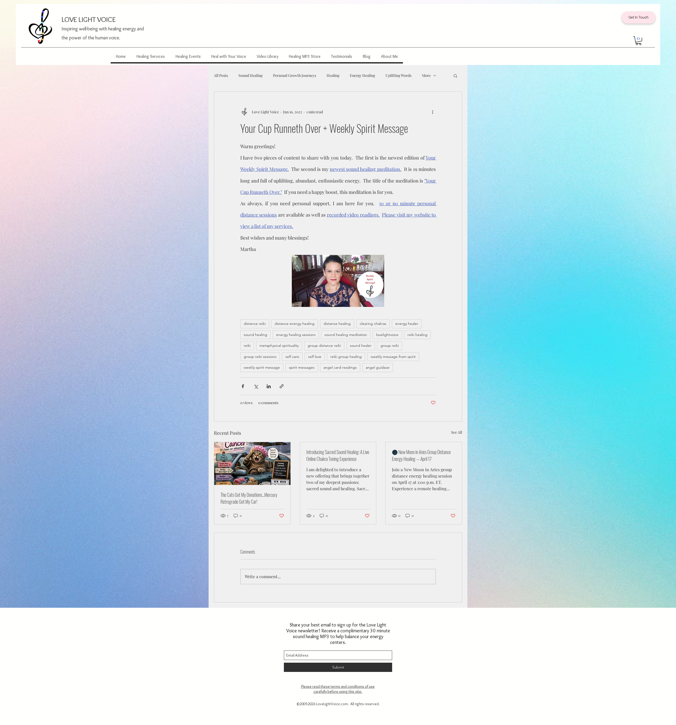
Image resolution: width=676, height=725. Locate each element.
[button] (638, 40)
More (426, 75)
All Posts (221, 75)
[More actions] (432, 112)
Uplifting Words (398, 75)
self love (314, 356)
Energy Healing (362, 75)
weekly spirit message (262, 367)
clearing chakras (373, 323)
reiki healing (417, 334)
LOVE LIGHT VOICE (89, 19)
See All (456, 432)
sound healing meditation (346, 334)
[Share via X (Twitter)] (255, 386)
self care (292, 356)
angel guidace (377, 367)
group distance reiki (324, 345)
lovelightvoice (387, 334)
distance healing (337, 323)
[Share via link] (281, 386)
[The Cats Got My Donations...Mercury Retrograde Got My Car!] (252, 463)
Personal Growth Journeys (294, 75)
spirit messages (301, 367)
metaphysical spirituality (279, 345)
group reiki (390, 345)
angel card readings (340, 367)
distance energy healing (294, 323)
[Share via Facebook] (242, 386)
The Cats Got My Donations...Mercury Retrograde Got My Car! (248, 498)
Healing (333, 75)
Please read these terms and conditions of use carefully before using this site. (338, 689)
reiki (247, 345)
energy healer (406, 323)
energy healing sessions (296, 334)
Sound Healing (250, 75)
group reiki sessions (260, 356)
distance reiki (255, 323)
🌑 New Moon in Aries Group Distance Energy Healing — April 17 (421, 455)
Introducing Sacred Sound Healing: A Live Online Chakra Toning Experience (337, 455)
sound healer (361, 345)
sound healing (255, 334)
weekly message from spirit (393, 356)
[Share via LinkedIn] (268, 386)
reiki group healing (346, 356)
